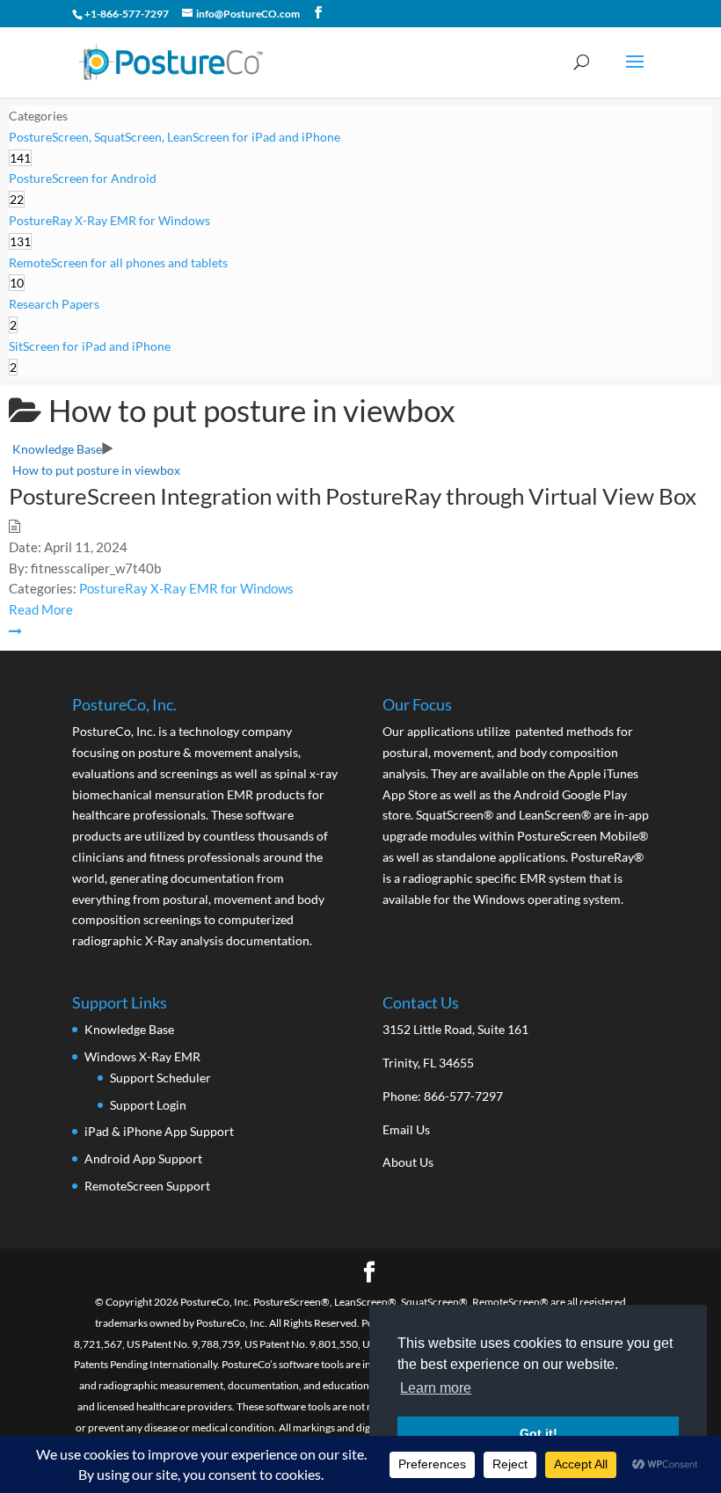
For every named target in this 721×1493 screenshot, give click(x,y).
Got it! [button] (538, 1433)
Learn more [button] (435, 1387)
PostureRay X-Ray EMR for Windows (186, 588)
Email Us (406, 1129)
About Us (407, 1161)
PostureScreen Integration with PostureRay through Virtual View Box (352, 496)
